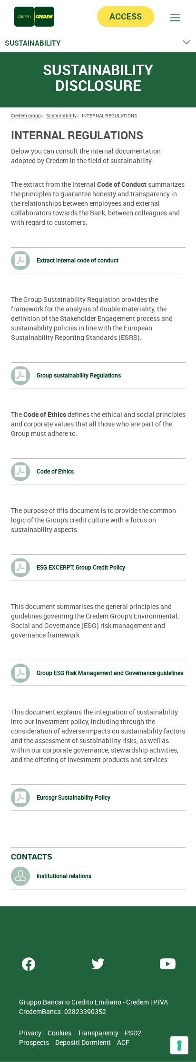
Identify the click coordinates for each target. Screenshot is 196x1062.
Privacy (31, 1032)
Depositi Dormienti (83, 1042)
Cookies (60, 1032)
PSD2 (133, 1032)
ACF (123, 1042)
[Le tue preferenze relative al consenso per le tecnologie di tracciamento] (179, 1045)
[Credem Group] (34, 17)
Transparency (99, 1032)
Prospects (34, 1042)
